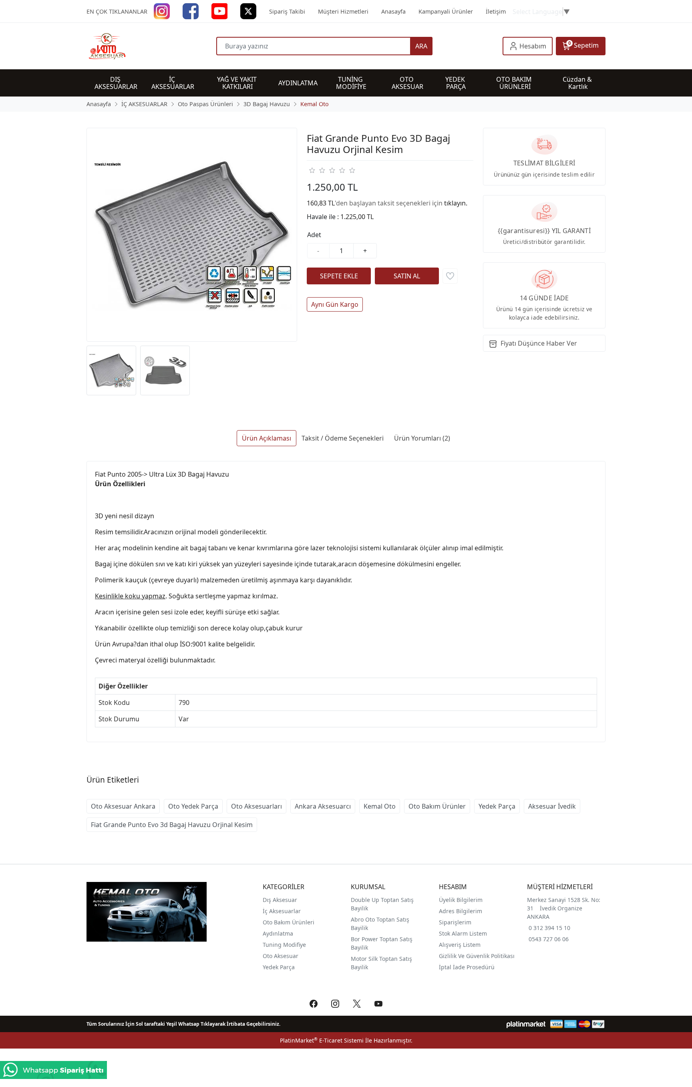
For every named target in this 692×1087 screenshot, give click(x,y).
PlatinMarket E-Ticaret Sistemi (322, 1040)
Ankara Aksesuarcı (323, 806)
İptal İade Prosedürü (467, 967)
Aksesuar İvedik (552, 806)
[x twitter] (248, 11)
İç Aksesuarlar (282, 911)
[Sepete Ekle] (339, 276)
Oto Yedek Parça (193, 806)
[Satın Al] (407, 276)
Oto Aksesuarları (256, 806)
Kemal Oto (380, 806)
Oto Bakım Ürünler (437, 806)
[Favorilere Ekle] (450, 276)
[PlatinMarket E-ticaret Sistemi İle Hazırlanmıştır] (526, 1024)
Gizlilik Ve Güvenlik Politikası (477, 956)
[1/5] (312, 170)
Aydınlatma (278, 933)
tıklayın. (455, 203)
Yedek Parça (497, 806)
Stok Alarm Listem (463, 933)
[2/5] (317, 170)
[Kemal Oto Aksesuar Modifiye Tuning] (151, 46)
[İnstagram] (161, 11)
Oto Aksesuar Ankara (123, 806)
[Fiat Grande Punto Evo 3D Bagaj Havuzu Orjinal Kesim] (192, 235)
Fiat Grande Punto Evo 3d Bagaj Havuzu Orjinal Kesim (172, 824)
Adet (314, 234)
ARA (421, 46)
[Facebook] (190, 11)
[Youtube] (219, 11)
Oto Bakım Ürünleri (288, 922)
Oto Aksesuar (280, 956)
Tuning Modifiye (284, 944)
